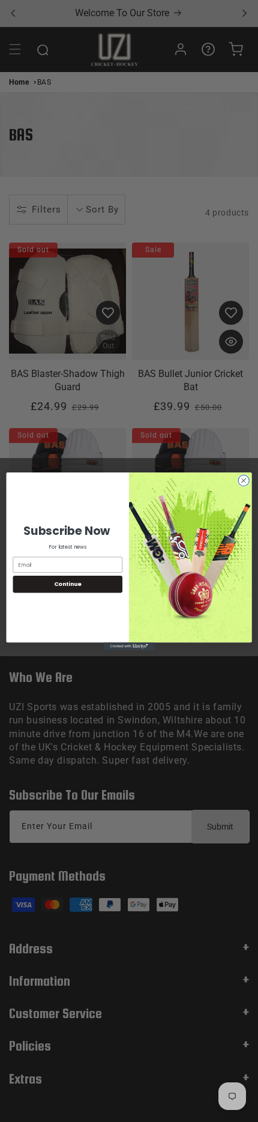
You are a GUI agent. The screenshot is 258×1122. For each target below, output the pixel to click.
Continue (68, 584)
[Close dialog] (243, 480)
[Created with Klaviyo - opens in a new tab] (129, 646)
